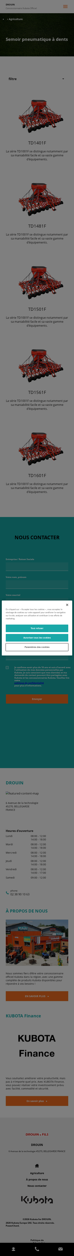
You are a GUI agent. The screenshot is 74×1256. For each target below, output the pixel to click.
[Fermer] (67, 605)
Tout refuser (37, 628)
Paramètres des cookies (37, 647)
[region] (37, 628)
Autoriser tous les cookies (37, 637)
